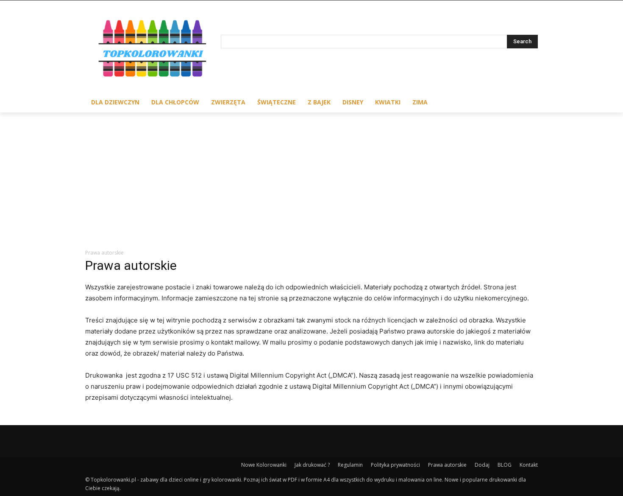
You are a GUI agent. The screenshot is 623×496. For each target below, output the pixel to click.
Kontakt (529, 464)
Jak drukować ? (312, 464)
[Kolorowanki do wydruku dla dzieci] (153, 50)
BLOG (505, 464)
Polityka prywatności (395, 464)
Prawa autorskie (447, 464)
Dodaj (482, 464)
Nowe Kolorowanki (263, 464)
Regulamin (350, 464)
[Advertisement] (311, 176)
